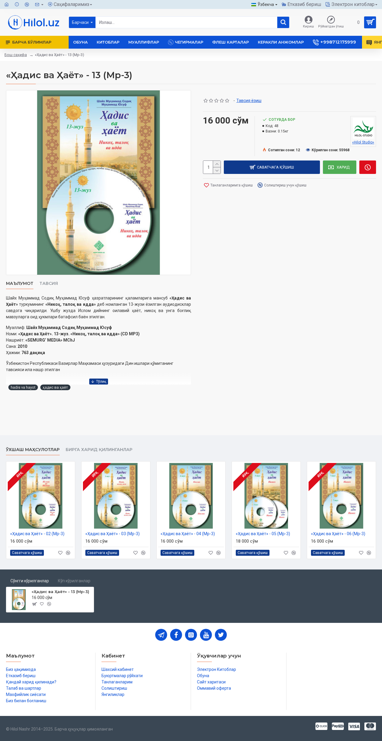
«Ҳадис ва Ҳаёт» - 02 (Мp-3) (37, 533)
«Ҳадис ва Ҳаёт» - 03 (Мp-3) (112, 533)
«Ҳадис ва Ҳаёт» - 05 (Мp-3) (263, 533)
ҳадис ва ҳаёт (55, 387)
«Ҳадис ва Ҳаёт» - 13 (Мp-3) (60, 591)
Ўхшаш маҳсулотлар (33, 449)
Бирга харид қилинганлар (99, 449)
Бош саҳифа (15, 55)
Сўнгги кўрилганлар (29, 580)
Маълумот (19, 283)
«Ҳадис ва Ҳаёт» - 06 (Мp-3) (338, 533)
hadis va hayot (23, 387)
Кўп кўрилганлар (74, 580)
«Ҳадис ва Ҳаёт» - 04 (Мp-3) (188, 533)
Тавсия (48, 283)
